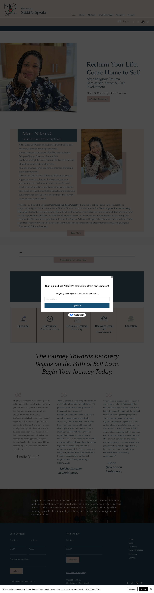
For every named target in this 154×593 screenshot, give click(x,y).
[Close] (151, 589)
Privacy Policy (95, 589)
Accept (143, 589)
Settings (132, 589)
